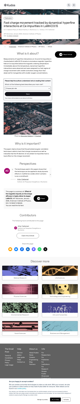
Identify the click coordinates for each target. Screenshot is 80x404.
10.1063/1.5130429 (12, 36)
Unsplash (38, 136)
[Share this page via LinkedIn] (27, 249)
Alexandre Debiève (27, 136)
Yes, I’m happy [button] (55, 399)
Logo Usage (9, 365)
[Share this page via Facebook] (22, 249)
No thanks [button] (66, 399)
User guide (21, 357)
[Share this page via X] (45, 249)
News (31, 355)
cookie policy (21, 388)
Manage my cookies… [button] (43, 399)
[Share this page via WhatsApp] (39, 249)
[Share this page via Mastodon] (33, 249)
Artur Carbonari (23, 179)
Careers (32, 357)
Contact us (21, 362)
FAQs (19, 360)
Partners (32, 364)
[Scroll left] (5, 46)
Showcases (12, 46)
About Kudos (34, 353)
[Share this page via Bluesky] (16, 249)
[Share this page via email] (10, 249)
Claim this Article (28, 236)
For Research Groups (44, 369)
